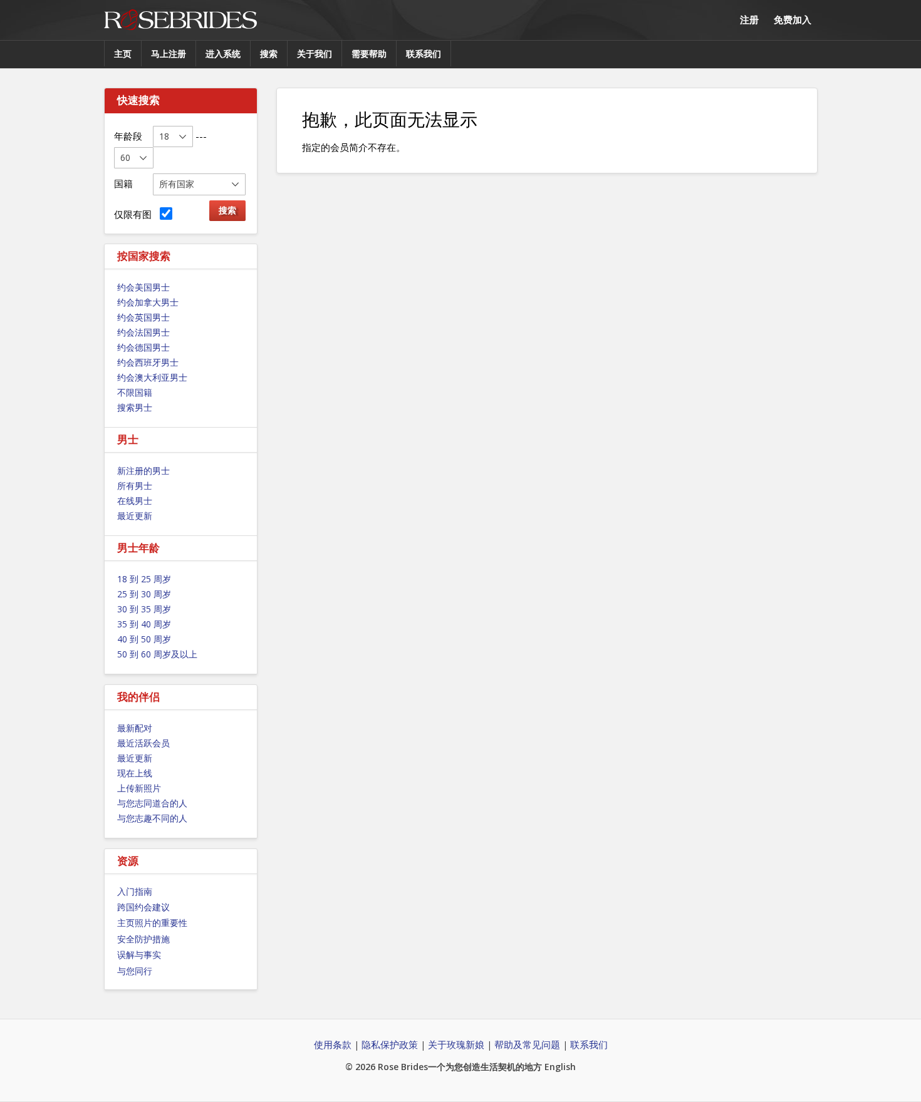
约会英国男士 (143, 317)
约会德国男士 (143, 347)
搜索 (269, 53)
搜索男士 (134, 407)
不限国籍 (134, 392)
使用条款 (332, 1044)
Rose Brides (180, 20)
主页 (123, 53)
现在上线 (134, 773)
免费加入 (792, 19)
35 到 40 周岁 (144, 624)
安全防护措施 (143, 939)
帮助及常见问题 (527, 1044)
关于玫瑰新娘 (456, 1044)
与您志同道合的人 (152, 803)
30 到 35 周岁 (144, 609)
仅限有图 (135, 214)
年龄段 (128, 136)
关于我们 (314, 53)
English (560, 1067)
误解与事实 (139, 954)
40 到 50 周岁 (144, 639)
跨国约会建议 (143, 907)
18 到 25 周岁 (144, 579)
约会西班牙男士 (148, 362)
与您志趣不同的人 (152, 818)
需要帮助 (369, 53)
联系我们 (423, 53)
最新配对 (134, 728)
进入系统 (223, 53)
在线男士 (134, 501)
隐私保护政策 (390, 1044)
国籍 (123, 183)
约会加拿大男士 (148, 302)
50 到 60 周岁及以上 (157, 654)
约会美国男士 (143, 287)
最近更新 (134, 516)
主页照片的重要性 (152, 923)
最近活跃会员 (143, 743)
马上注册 (168, 53)
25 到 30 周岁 (144, 594)
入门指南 (134, 891)
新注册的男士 (143, 470)
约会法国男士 (143, 332)
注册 (749, 19)
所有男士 (134, 486)
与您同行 (134, 971)
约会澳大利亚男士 (152, 377)
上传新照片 (139, 788)
